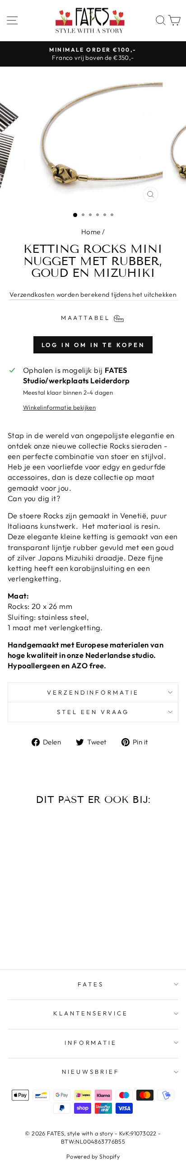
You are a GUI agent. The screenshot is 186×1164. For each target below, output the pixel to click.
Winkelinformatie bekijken (59, 407)
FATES (91, 984)
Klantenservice (90, 1013)
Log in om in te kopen (93, 344)
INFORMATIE (91, 1042)
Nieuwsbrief (91, 1071)
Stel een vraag (93, 711)
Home (91, 231)
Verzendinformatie (93, 692)
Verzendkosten (32, 294)
